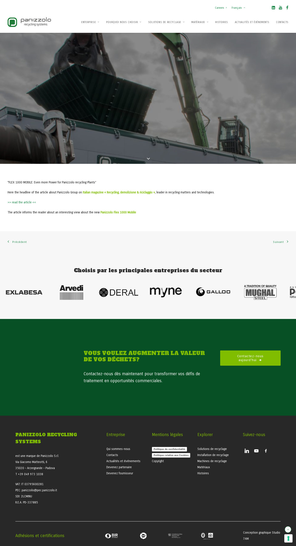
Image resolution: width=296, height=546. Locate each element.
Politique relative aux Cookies (171, 455)
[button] (273, 8)
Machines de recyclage (212, 461)
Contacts (282, 22)
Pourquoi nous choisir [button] (122, 22)
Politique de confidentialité (169, 449)
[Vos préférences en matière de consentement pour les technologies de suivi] (288, 538)
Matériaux (198, 22)
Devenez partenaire (119, 467)
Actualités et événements (252, 22)
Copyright (158, 461)
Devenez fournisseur (119, 473)
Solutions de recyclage (164, 22)
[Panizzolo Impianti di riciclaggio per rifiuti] (29, 22)
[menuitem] (222, 5)
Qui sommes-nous (118, 449)
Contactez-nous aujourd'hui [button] (251, 358)
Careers (219, 7)
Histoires (221, 22)
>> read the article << (22, 202)
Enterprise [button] (88, 22)
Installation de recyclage (213, 455)
